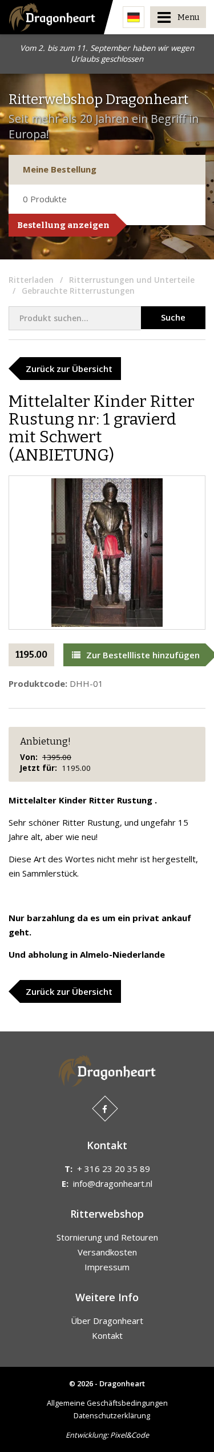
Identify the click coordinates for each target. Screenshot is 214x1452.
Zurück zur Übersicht (69, 368)
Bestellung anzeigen (63, 225)
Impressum (107, 1267)
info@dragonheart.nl (112, 1183)
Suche (173, 317)
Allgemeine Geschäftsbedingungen (107, 1403)
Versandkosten (107, 1252)
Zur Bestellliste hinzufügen (143, 655)
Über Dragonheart (107, 1320)
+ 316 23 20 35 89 (113, 1168)
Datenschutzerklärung (112, 1415)
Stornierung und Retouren (107, 1237)
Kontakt (107, 1335)
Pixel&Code (129, 1435)
